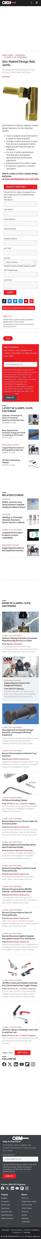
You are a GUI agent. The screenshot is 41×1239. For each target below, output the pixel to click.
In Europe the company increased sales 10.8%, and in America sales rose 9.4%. (18, 878)
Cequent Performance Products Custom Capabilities (12, 535)
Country (7, 258)
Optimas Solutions (14, 644)
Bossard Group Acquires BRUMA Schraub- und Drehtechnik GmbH (17, 890)
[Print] (4, 301)
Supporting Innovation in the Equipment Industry (13, 449)
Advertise (5, 1230)
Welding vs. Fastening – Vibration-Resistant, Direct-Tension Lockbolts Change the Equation (13, 520)
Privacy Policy (24, 394)
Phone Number (10, 229)
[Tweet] (21, 301)
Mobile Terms (9, 394)
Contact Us (17, 1233)
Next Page (23, 1053)
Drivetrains (7, 55)
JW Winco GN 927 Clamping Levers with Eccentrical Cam (20, 1031)
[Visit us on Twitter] (10, 1064)
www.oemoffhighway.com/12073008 (22, 179)
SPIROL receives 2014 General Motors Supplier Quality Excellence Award (13, 504)
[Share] (10, 301)
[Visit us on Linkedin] (16, 1064)
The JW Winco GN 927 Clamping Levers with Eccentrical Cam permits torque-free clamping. (20, 1040)
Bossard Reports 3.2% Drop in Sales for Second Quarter (20, 822)
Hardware (20, 55)
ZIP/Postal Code (11, 270)
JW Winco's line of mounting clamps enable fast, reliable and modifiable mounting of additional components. (19, 808)
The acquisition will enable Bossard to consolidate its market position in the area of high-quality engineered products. (20, 900)
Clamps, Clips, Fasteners (15, 57)
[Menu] (37, 3)
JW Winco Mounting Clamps (11, 461)
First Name (9, 200)
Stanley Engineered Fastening (19, 850)
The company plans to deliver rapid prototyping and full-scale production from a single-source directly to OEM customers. (20, 649)
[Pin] (26, 301)
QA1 (8, 77)
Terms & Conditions (31, 1230)
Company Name (10, 239)
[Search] (31, 3)
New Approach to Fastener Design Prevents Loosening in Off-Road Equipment (14, 432)
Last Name (9, 209)
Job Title (8, 248)
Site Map (27, 1233)
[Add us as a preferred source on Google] (31, 301)
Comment (8, 280)
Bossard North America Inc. (18, 759)
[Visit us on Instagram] (33, 1064)
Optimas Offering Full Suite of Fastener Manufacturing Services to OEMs (13, 417)
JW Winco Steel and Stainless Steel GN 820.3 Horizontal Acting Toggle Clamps (19, 984)
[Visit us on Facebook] (4, 1064)
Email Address (10, 219)
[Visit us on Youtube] (22, 1064)
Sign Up (10, 398)
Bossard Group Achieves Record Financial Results (17, 913)
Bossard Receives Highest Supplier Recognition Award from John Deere (18, 937)
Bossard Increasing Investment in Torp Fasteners (19, 754)
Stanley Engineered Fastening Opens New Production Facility (19, 846)
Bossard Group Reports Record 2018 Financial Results (19, 869)
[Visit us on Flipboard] (27, 1064)
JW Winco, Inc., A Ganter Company (21, 804)
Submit (10, 292)
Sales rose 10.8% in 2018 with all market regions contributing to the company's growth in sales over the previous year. (20, 923)
